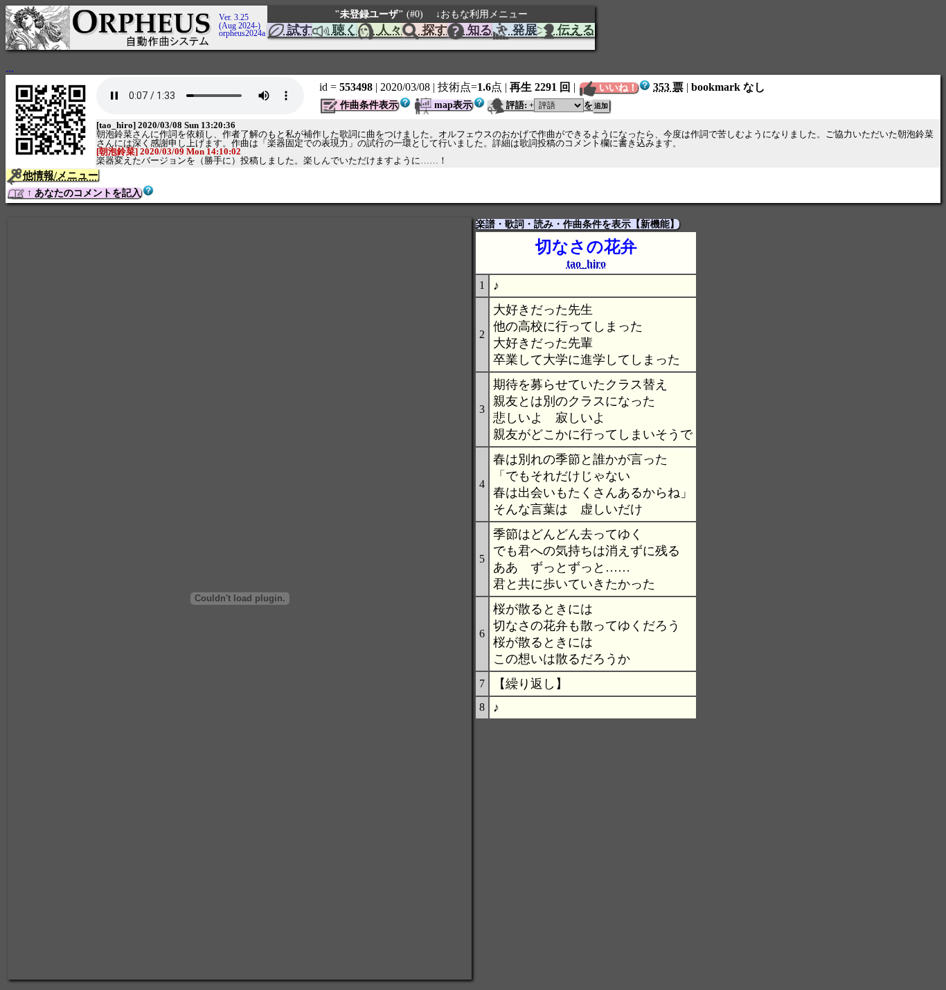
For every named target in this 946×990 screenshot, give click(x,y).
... (10, 68)
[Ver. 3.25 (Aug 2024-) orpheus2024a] (217, 12)
